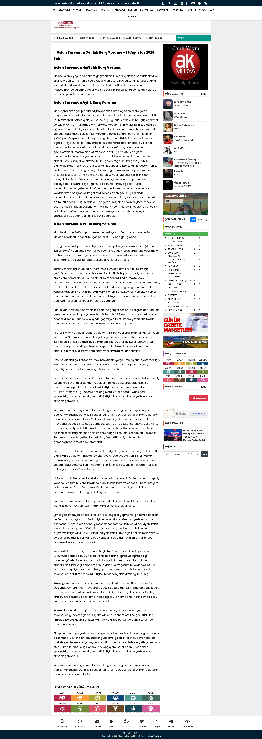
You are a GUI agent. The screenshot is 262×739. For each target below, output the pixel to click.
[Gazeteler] (193, 3)
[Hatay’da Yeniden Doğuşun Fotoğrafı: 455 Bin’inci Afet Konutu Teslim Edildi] (173, 434)
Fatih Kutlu (181, 136)
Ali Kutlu (179, 113)
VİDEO (202, 9)
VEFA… (177, 151)
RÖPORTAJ (146, 9)
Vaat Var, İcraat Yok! (184, 139)
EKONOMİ (64, 9)
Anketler (142, 726)
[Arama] (169, 3)
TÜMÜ (203, 94)
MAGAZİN (91, 9)
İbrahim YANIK (183, 102)
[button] (212, 10)
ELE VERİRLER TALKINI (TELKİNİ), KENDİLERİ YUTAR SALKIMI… (188, 164)
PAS (176, 174)
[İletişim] (175, 3)
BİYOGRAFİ (162, 9)
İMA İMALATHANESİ (182, 186)
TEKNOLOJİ (118, 9)
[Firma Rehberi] (182, 3)
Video (111, 726)
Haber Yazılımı (154, 735)
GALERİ (192, 9)
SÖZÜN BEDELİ (180, 116)
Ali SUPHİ (179, 148)
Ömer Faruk (181, 182)
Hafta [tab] (199, 219)
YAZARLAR (178, 9)
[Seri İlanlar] (187, 3)
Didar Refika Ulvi (184, 125)
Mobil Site (62, 726)
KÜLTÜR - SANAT (132, 13)
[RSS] (205, 3)
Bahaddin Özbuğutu (187, 159)
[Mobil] (163, 3)
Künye (171, 726)
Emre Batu (180, 171)
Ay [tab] (206, 219)
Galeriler (96, 726)
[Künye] (199, 3)
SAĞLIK (104, 9)
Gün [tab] (193, 219)
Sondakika (79, 726)
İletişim (157, 726)
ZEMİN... (177, 128)
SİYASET (78, 9)
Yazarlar (126, 726)
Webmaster (187, 726)
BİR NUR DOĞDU (181, 105)
